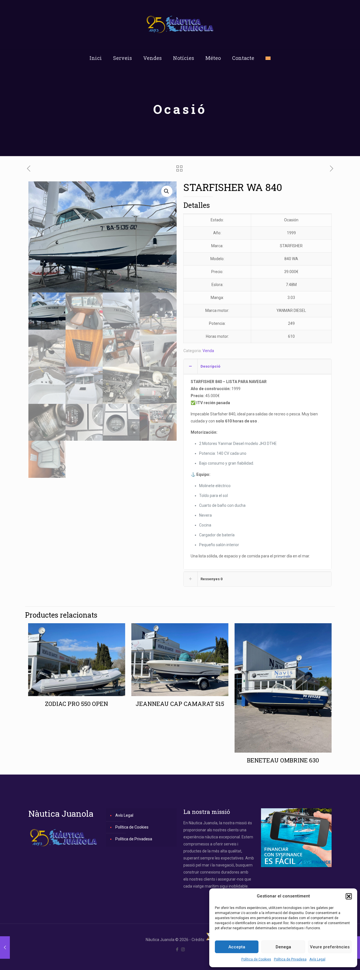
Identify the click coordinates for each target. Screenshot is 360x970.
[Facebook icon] (177, 949)
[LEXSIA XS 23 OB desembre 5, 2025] (5, 947)
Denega (283, 946)
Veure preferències (330, 946)
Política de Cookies (256, 959)
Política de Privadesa (290, 959)
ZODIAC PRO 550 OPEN (76, 704)
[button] (349, 896)
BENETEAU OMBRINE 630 (283, 760)
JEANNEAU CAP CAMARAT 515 (180, 704)
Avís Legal (317, 959)
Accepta (236, 946)
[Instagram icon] (183, 949)
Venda (208, 350)
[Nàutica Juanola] (180, 24)
